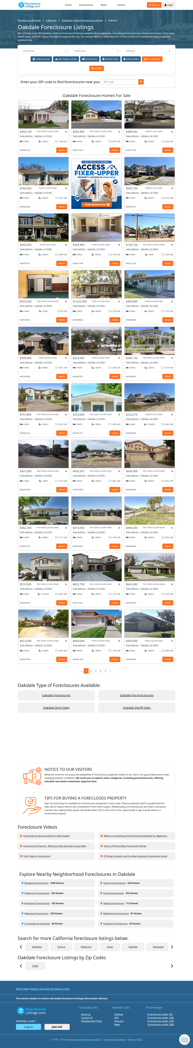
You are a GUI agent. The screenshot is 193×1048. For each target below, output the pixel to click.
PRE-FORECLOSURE (67, 59)
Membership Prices (91, 1021)
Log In (28, 1027)
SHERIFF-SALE (111, 59)
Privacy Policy (135, 1039)
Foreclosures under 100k (160, 1017)
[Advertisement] (96, 740)
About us (86, 1014)
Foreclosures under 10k (160, 1014)
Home (68, 4)
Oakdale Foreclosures (56, 695)
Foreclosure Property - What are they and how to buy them (54, 846)
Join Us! (57, 1027)
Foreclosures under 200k (160, 1024)
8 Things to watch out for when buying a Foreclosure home (135, 856)
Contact (121, 4)
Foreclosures (86, 4)
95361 (49, 136)
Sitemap (118, 1014)
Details (61, 150)
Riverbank (158, 946)
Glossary (119, 1021)
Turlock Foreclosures (114, 883)
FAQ (116, 1017)
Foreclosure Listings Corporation (83, 1039)
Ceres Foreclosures (113, 893)
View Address (26, 136)
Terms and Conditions (114, 1039)
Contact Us (87, 1017)
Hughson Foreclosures (115, 923)
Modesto (37, 946)
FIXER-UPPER (132, 59)
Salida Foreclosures (113, 903)
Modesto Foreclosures (36, 883)
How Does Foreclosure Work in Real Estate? (46, 835)
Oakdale (133, 946)
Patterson (86, 946)
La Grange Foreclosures (37, 923)
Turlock (61, 946)
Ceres (110, 946)
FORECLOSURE (42, 59)
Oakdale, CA (40, 136)
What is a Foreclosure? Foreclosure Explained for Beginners (135, 835)
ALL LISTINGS (153, 59)
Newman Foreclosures (36, 913)
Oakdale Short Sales (56, 708)
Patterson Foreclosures (36, 893)
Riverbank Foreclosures (37, 903)
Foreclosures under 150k (160, 1021)
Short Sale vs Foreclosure (36, 856)
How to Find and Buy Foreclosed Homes (125, 846)
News (104, 4)
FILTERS (98, 68)
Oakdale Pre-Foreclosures (137, 695)
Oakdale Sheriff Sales (137, 708)
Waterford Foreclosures (116, 913)
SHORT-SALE (91, 59)
